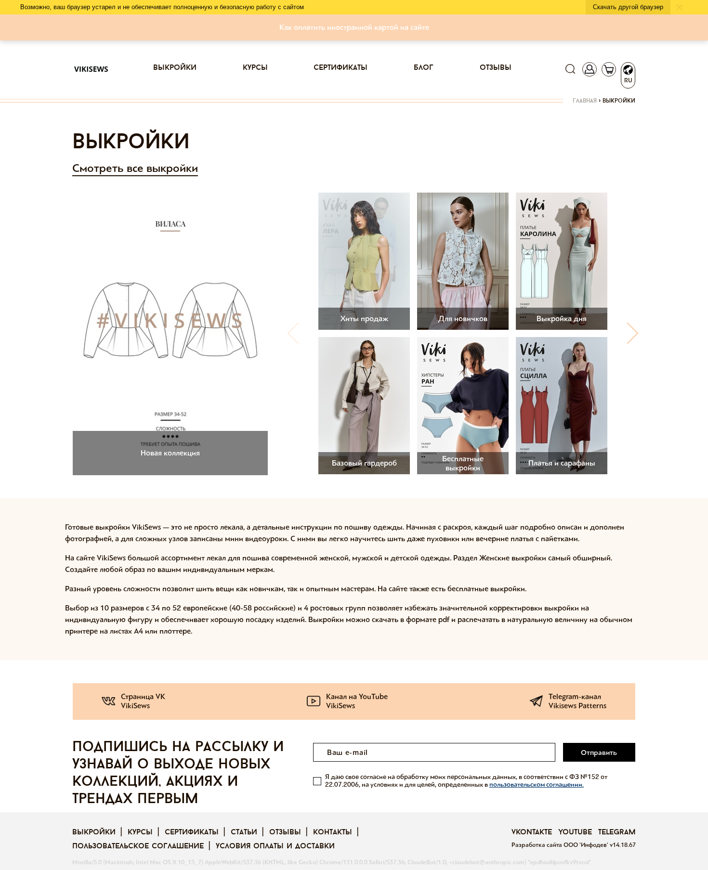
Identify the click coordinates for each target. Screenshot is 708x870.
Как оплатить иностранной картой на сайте (354, 27)
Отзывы (495, 68)
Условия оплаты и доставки (275, 846)
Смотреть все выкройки (135, 168)
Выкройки (175, 68)
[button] (632, 333)
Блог (423, 68)
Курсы (255, 68)
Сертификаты (340, 68)
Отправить (599, 752)
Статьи (244, 832)
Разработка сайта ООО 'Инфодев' (560, 845)
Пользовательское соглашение (138, 846)
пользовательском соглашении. (536, 784)
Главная (585, 101)
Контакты (332, 832)
